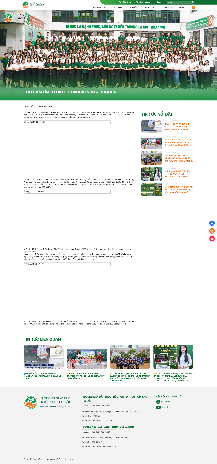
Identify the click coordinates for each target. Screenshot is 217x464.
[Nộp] (193, 2)
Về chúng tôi (99, 7)
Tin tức (133, 7)
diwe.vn (71, 459)
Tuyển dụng (167, 7)
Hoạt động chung (45, 106)
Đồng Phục (150, 7)
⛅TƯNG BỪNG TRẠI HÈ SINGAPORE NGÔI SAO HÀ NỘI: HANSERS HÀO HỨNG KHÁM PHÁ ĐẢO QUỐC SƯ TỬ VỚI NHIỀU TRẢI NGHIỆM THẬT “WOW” (179, 158)
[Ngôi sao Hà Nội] (33, 4)
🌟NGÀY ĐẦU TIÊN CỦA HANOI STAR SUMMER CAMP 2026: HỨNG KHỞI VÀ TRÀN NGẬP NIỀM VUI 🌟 (179, 143)
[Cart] (193, 7)
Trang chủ (28, 106)
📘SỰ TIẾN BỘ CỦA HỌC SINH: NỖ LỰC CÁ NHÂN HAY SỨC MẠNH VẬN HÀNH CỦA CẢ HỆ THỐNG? (177, 127)
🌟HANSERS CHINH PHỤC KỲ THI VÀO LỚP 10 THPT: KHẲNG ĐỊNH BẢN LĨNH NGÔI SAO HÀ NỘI (179, 190)
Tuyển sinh (118, 7)
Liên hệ (182, 7)
